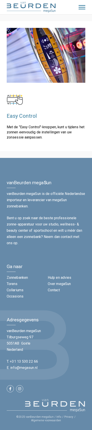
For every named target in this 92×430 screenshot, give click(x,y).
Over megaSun (59, 284)
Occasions (15, 296)
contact (66, 237)
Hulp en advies (59, 277)
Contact (54, 290)
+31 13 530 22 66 (24, 361)
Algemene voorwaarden (46, 420)
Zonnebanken (17, 277)
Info (58, 416)
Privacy (68, 416)
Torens (12, 284)
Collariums (15, 290)
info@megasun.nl (24, 368)
